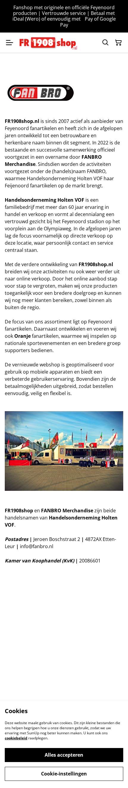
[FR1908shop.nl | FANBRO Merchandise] (48, 43)
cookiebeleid (16, 738)
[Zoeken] (105, 42)
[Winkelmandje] (118, 42)
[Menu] (9, 43)
